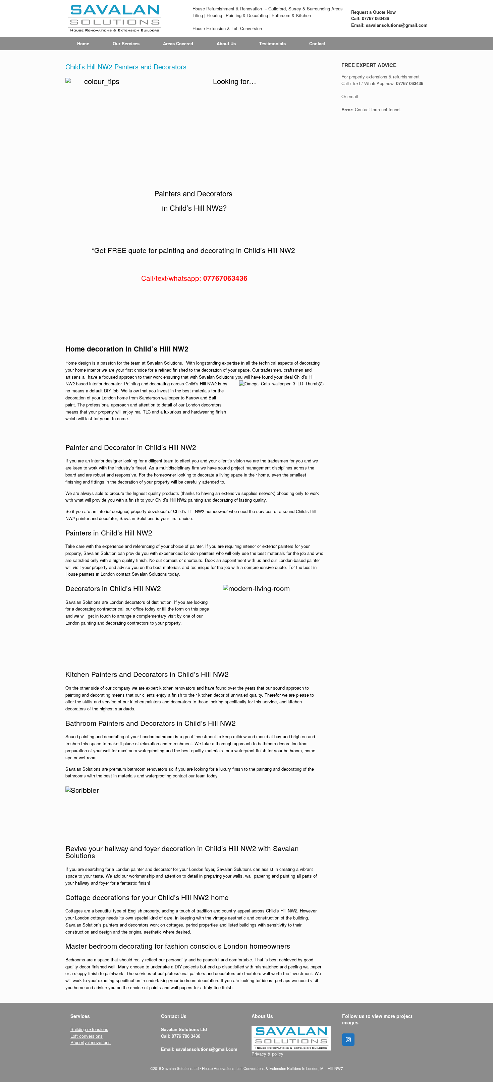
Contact (317, 43)
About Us (226, 43)
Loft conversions (86, 1036)
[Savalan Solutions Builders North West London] (114, 18)
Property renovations (90, 1042)
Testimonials (272, 43)
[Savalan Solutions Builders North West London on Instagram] (348, 1039)
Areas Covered (178, 43)
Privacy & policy (267, 1054)
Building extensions (89, 1029)
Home (83, 43)
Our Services (126, 43)
